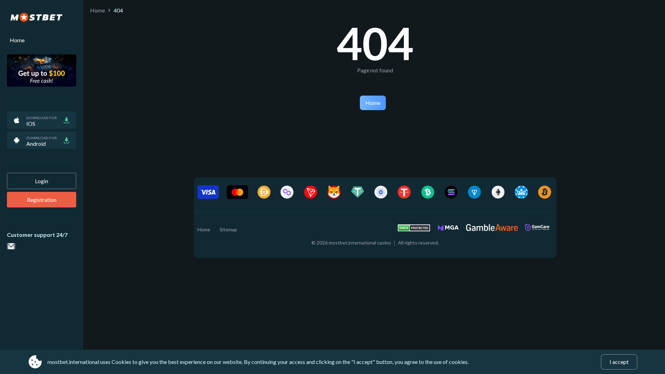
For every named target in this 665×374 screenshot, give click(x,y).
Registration (41, 199)
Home (17, 40)
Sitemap (228, 229)
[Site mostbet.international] (41, 17)
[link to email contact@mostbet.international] (11, 246)
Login (41, 181)
